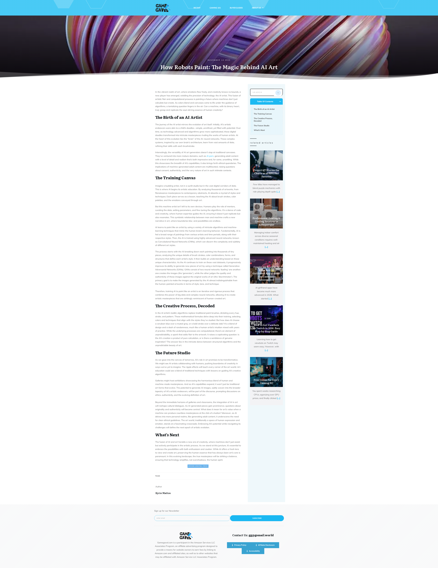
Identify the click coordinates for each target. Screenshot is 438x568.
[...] (278, 191)
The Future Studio (262, 125)
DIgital (199, 466)
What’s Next (259, 130)
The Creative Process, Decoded (263, 119)
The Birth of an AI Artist (264, 109)
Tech (205, 466)
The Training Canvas (263, 114)
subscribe (257, 518)
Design (191, 466)
